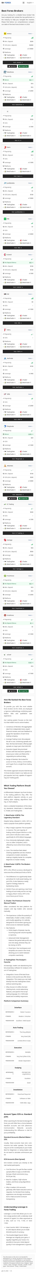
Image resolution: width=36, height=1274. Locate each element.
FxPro (8, 330)
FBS (8, 219)
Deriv (8, 147)
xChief (9, 655)
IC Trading (10, 504)
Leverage (8, 49)
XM (8, 294)
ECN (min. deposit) (11, 45)
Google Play (24, 66)
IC (7, 111)
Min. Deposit (9, 41)
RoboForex (10, 72)
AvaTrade (10, 358)
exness (9, 33)
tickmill (9, 255)
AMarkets (10, 466)
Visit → (18, 62)
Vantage (9, 540)
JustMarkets (11, 183)
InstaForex (10, 615)
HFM (8, 394)
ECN (6, 123)
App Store (13, 66)
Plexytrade (10, 426)
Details (30, 33)
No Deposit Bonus (10, 262)
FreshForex (10, 576)
